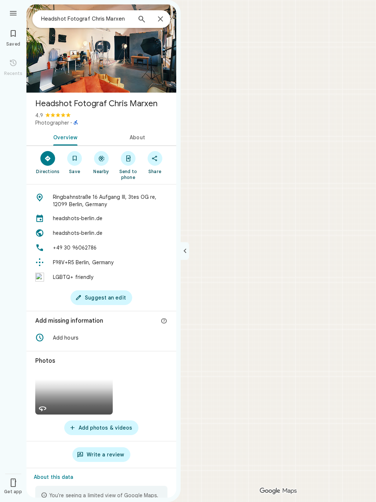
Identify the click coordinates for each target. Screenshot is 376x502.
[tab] (64, 137)
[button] (101, 337)
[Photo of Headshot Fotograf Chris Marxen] (101, 48)
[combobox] (86, 18)
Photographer (52, 122)
